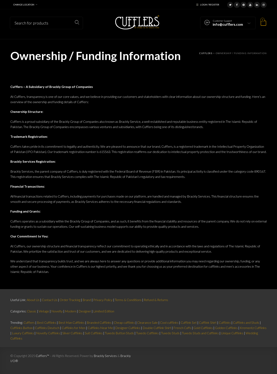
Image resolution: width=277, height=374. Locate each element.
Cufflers (29, 322)
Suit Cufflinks (94, 333)
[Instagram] (264, 4)
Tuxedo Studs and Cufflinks (200, 333)
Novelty (57, 311)
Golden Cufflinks (226, 328)
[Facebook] (237, 4)
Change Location (23, 4)
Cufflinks (225, 322)
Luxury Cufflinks (23, 333)
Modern (70, 311)
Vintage (44, 311)
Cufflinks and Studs (246, 322)
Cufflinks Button (21, 328)
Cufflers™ (42, 356)
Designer (84, 311)
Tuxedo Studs (170, 333)
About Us (33, 300)
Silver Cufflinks (72, 333)
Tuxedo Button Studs (119, 333)
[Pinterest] (243, 4)
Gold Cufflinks (203, 328)
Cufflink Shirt (208, 322)
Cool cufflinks (169, 322)
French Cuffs (182, 328)
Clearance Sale (147, 322)
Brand (87, 300)
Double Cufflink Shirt (157, 328)
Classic (32, 311)
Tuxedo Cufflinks (147, 333)
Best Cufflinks (46, 322)
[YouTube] (250, 4)
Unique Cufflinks (232, 333)
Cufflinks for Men (73, 328)
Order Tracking (70, 300)
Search (77, 22)
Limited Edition (103, 311)
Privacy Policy (103, 300)
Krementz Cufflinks (253, 328)
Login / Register (209, 4)
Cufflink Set (189, 322)
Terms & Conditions (128, 300)
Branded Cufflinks (99, 322)
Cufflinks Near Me (100, 328)
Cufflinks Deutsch (47, 328)
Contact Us (49, 300)
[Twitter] (230, 4)
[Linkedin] (257, 4)
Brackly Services (105, 356)
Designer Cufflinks (127, 328)
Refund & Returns (156, 300)
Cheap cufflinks (124, 322)
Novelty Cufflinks (48, 333)
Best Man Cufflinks (71, 322)
